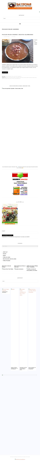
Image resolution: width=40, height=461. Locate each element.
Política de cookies (6, 257)
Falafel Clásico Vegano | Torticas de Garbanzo (14, 368)
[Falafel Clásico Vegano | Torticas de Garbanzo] (14, 289)
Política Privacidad (6, 260)
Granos (13, 76)
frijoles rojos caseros (9, 78)
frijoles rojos (3, 78)
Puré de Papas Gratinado (5, 292)
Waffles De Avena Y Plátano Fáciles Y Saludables (32, 266)
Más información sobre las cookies (9, 258)
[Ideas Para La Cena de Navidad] (7, 269)
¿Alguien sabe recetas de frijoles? (10, 77)
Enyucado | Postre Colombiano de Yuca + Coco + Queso (23, 368)
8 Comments (13, 36)
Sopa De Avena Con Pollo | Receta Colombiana (32, 368)
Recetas (4, 253)
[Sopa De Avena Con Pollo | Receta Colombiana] (32, 292)
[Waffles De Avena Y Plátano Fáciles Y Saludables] (32, 270)
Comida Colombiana (8, 76)
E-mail (3, 230)
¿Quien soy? (5, 251)
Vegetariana (19, 76)
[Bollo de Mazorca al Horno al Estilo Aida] (18, 269)
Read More (5, 72)
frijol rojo (25, 77)
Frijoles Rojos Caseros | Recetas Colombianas (17, 34)
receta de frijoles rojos (17, 78)
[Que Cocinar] (20, 10)
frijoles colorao (34, 77)
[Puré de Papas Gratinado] (6, 290)
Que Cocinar (16, 76)
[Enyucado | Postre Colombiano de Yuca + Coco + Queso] (23, 294)
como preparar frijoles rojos (19, 77)
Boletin (4, 255)
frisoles (13, 78)
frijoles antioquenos (29, 77)
